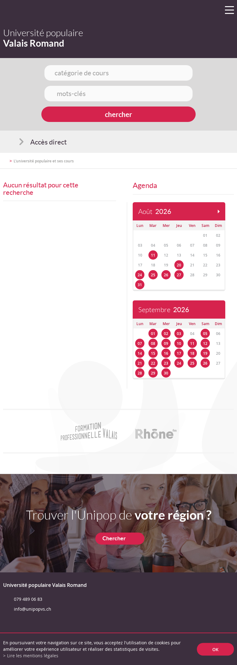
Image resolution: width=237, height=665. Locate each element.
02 (166, 333)
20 (179, 265)
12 (205, 343)
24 (140, 275)
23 (166, 363)
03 (179, 333)
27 (179, 275)
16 (166, 353)
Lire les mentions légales (32, 656)
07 (140, 343)
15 (153, 353)
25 (153, 275)
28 (140, 373)
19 (205, 353)
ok (215, 649)
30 (166, 373)
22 (153, 363)
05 (205, 333)
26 (166, 275)
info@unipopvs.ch (32, 609)
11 (153, 255)
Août (154, 211)
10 (179, 343)
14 (140, 353)
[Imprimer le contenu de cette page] (198, 163)
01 (153, 333)
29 (153, 373)
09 (166, 343)
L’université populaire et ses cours (44, 161)
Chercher (114, 538)
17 (179, 353)
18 (192, 353)
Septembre (163, 310)
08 (153, 343)
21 (140, 363)
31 (140, 284)
